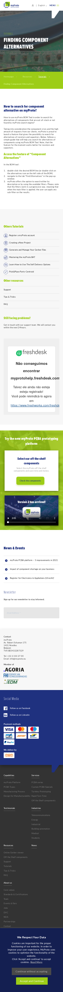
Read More (36, 962)
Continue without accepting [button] (31, 971)
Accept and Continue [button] (32, 981)
